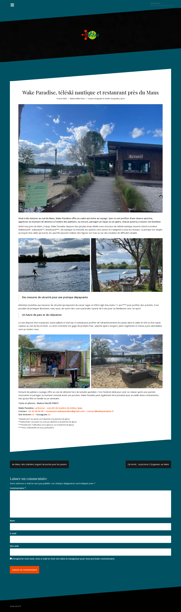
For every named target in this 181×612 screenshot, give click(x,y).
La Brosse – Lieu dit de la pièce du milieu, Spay (58, 407)
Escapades (115, 98)
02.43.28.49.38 (35, 411)
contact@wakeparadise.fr (100, 411)
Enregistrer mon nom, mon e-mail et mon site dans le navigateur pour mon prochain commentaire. (63, 558)
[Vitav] (90, 34)
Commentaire (18, 488)
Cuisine (90, 98)
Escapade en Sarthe (102, 98)
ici (33, 414)
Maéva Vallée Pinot (77, 98)
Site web (14, 545)
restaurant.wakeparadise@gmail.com (65, 411)
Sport (122, 98)
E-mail (13, 533)
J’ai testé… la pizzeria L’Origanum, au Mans (148, 464)
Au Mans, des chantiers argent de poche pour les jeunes (39, 464)
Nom (12, 520)
